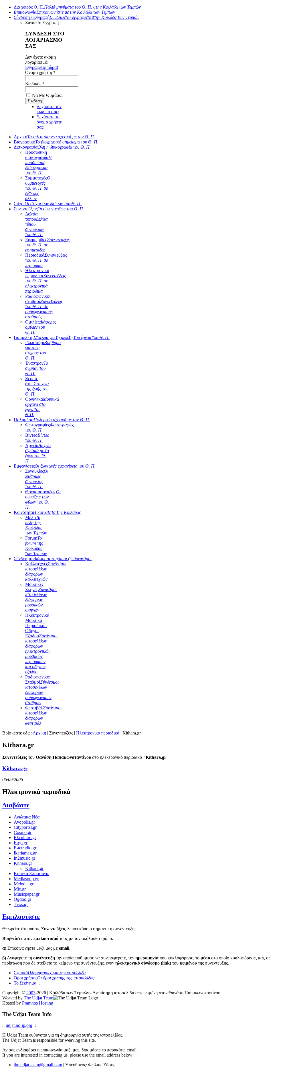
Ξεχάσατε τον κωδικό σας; (49, 109)
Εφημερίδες (47, 244)
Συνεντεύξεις (49, 208)
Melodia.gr (23, 883)
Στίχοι (48, 203)
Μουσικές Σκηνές (41, 597)
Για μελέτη (62, 337)
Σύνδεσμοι (53, 558)
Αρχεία (38, 453)
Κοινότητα (47, 512)
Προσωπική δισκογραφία (38, 162)
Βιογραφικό (56, 141)
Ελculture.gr (25, 837)
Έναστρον (36, 368)
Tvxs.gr (21, 904)
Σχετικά (50, 972)
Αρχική (54, 136)
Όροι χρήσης (54, 977)
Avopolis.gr (24, 822)
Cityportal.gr (25, 827)
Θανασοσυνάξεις (43, 499)
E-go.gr (20, 842)
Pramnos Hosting (37, 1003)
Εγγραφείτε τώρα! (41, 67)
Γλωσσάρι (43, 350)
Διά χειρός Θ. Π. (77, 7)
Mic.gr (20, 889)
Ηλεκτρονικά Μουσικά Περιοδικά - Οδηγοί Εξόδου (41, 643)
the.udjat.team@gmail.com (38, 1064)
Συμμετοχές (38, 188)
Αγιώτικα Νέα (26, 817)
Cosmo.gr (22, 832)
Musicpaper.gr (26, 894)
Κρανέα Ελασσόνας (32, 873)
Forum (36, 546)
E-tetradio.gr (25, 847)
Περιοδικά (46, 260)
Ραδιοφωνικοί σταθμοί (44, 306)
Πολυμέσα (52, 419)
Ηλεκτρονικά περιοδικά (45, 281)
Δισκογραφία (52, 147)
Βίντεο (37, 438)
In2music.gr (24, 858)
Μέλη (36, 525)
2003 (30, 992)
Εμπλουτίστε (21, 916)
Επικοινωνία (64, 12)
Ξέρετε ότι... (37, 386)
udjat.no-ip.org (19, 1025)
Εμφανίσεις (55, 466)
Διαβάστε (15, 805)
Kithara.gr (14, 768)
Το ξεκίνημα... (27, 983)
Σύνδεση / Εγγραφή (76, 17)
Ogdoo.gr (22, 899)
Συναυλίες (36, 479)
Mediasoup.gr (26, 878)
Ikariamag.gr (25, 853)
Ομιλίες (40, 327)
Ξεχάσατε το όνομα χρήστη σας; (49, 121)
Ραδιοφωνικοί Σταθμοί (42, 689)
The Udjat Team (38, 997)
